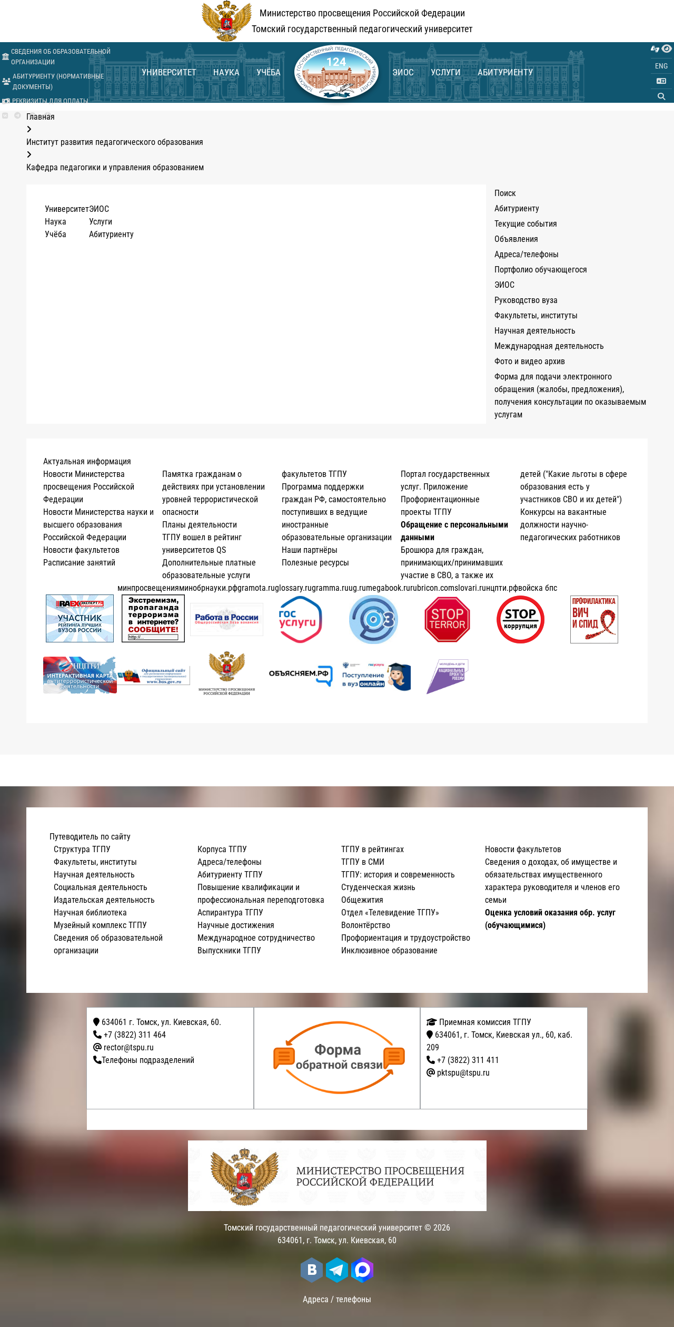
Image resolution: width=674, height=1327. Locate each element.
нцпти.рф (502, 588)
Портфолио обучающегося (540, 270)
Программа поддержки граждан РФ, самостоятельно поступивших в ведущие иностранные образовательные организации (337, 512)
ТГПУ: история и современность (398, 875)
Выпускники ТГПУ (229, 950)
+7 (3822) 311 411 (468, 1060)
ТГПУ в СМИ (362, 862)
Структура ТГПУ (82, 849)
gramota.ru (256, 588)
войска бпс (537, 588)
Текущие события (525, 224)
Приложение (445, 487)
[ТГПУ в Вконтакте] (5, 116)
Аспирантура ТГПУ (230, 913)
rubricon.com (432, 588)
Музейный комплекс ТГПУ (100, 925)
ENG (661, 66)
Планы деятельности (199, 525)
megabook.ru (388, 588)
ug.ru (357, 588)
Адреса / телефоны (337, 1299)
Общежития (362, 900)
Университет (169, 72)
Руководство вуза (526, 300)
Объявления (516, 239)
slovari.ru (470, 588)
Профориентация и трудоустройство (405, 938)
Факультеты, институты (536, 315)
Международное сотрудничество (256, 938)
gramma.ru (330, 588)
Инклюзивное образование (389, 950)
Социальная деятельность (100, 887)
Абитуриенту (505, 72)
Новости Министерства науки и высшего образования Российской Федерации (98, 524)
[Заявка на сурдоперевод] (655, 49)
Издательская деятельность (104, 900)
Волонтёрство (365, 925)
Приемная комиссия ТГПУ (484, 1022)
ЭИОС (403, 72)
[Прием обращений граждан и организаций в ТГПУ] (340, 1058)
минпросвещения (148, 588)
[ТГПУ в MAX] (362, 1270)
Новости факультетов (81, 550)
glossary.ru (293, 588)
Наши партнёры (310, 550)
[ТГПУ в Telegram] (17, 116)
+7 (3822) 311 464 (135, 1035)
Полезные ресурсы (315, 563)
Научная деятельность (535, 331)
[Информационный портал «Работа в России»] (227, 619)
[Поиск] (661, 96)
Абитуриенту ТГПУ (230, 875)
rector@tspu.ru (129, 1047)
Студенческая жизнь (378, 887)
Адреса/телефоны (526, 254)
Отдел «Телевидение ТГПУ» (390, 913)
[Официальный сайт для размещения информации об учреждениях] (154, 675)
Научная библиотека (90, 913)
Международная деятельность (549, 346)
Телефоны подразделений (148, 1060)
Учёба (268, 72)
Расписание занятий (79, 563)
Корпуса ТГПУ (222, 849)
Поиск (505, 193)
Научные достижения (235, 925)
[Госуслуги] (300, 619)
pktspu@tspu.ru (463, 1073)
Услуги (446, 72)
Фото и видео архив (529, 361)
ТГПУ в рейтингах (372, 849)
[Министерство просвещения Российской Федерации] (227, 675)
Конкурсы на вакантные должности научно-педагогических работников (570, 524)
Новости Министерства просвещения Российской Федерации (88, 486)
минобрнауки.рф (208, 588)
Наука (226, 72)
